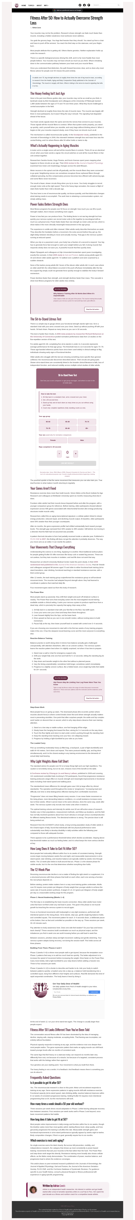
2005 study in (65, 255)
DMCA (63, 1206)
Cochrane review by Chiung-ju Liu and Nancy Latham (54, 773)
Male (82, 440)
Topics (31, 5)
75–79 (48, 428)
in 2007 (38, 539)
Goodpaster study (81, 135)
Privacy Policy (70, 1206)
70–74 (87, 422)
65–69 (67, 422)
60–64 (48, 422)
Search (118, 5)
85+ (87, 428)
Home (23, 5)
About (39, 5)
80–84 (67, 428)
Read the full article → (93, 309)
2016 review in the (83, 163)
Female (53, 440)
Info (46, 5)
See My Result (67, 463)
